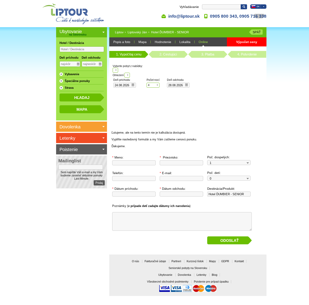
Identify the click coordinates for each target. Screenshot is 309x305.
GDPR (225, 261)
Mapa (142, 42)
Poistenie (68, 149)
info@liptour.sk (184, 16)
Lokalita (184, 42)
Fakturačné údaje (156, 261)
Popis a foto (121, 42)
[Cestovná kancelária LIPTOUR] (73, 14)
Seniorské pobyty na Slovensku (188, 268)
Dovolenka (185, 274)
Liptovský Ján (137, 32)
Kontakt (239, 261)
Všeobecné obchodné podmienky (168, 281)
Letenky (202, 274)
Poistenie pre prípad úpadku (211, 281)
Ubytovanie (165, 274)
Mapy (212, 261)
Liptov (119, 32)
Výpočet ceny (246, 42)
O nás (136, 261)
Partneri (176, 261)
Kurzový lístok (195, 261)
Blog (214, 274)
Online (203, 42)
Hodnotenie (163, 42)
